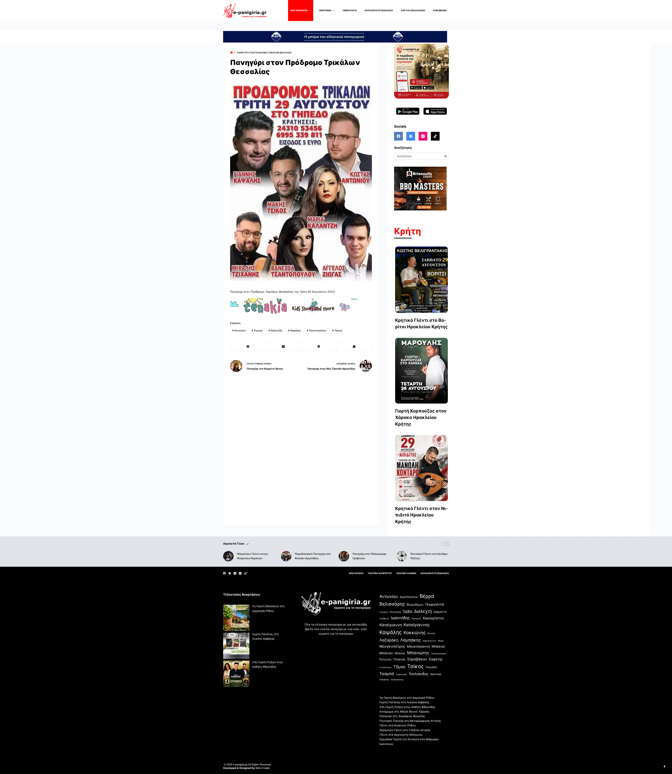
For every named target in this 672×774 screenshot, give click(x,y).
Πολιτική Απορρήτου (380, 573)
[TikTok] (435, 136)
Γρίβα (407, 611)
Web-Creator (262, 767)
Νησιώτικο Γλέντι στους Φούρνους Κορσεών (252, 556)
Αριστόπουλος (409, 597)
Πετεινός (385, 659)
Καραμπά (416, 618)
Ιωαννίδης (400, 617)
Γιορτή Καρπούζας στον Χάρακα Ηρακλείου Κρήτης (421, 417)
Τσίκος (337, 330)
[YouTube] (240, 573)
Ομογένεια (325, 10)
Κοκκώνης (415, 632)
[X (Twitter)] (283, 346)
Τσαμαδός (431, 667)
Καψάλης (294, 330)
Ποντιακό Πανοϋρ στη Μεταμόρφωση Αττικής (410, 721)
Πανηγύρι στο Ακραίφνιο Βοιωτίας (402, 716)
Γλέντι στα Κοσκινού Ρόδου (397, 725)
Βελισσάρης (392, 604)
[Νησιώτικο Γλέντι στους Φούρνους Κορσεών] (228, 556)
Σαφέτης (436, 659)
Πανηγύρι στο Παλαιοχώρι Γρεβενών (369, 556)
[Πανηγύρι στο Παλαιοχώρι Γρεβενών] (344, 556)
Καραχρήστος (433, 618)
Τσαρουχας (401, 674)
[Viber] (319, 346)
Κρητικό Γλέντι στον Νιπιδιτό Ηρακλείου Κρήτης (421, 515)
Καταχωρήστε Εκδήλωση (379, 10)
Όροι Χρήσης (356, 573)
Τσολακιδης (418, 674)
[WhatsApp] (354, 346)
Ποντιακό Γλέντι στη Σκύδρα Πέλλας (428, 556)
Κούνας (431, 633)
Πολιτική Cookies (406, 573)
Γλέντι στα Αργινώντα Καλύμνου (400, 734)
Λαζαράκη (388, 640)
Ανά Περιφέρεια (299, 10)
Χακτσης (435, 674)
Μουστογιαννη (418, 646)
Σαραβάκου (417, 659)
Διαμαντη (440, 611)
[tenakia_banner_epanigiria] (294, 306)
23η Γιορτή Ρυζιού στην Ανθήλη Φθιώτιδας (407, 707)
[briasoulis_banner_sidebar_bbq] (420, 188)
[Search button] (445, 156)
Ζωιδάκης (384, 618)
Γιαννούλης (395, 612)
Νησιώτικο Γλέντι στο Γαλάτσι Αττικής (404, 730)
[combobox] (418, 156)
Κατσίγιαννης (417, 624)
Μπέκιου (386, 653)
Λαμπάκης (410, 640)
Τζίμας (399, 666)
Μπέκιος (438, 646)
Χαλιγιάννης (397, 679)
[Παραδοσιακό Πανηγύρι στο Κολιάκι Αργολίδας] (286, 556)
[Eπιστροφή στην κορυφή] (664, 766)
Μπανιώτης (418, 652)
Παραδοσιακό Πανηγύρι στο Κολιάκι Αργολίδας (313, 556)
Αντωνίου (239, 330)
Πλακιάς (399, 659)
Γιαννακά (383, 612)
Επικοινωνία (440, 10)
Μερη (441, 640)
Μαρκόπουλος (429, 641)
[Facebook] (248, 346)
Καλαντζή (275, 330)
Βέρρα (427, 596)
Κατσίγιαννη (390, 625)
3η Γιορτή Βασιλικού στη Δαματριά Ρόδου (406, 697)
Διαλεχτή (423, 611)
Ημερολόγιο (350, 10)
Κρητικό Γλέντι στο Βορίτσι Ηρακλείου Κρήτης (421, 323)
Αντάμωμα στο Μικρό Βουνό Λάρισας (404, 711)
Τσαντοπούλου (316, 330)
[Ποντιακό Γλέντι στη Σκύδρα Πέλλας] (401, 556)
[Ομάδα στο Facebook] (410, 136)
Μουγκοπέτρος (392, 646)
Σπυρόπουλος (385, 667)
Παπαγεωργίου (438, 653)
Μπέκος (400, 653)
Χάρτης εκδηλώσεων (413, 10)
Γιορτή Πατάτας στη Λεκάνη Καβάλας (404, 702)
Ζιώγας (257, 330)
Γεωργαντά (434, 604)
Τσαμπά (386, 673)
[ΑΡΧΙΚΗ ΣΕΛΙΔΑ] (231, 52)
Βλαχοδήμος (415, 604)
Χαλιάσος (384, 679)
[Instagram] (423, 136)
